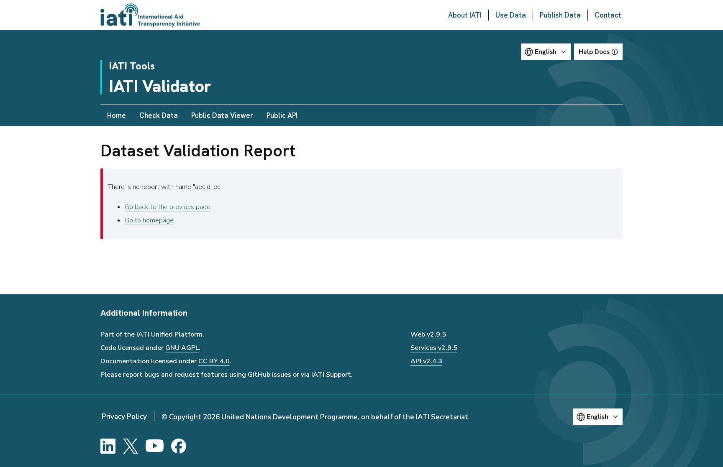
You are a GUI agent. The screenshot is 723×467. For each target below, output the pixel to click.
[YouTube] (155, 446)
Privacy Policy (124, 416)
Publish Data (560, 15)
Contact (608, 15)
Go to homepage (149, 220)
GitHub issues (269, 374)
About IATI (465, 15)
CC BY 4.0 (214, 361)
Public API (282, 115)
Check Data (158, 115)
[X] (130, 446)
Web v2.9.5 (428, 334)
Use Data (510, 15)
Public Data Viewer (222, 115)
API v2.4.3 (426, 361)
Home (116, 115)
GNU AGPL (182, 347)
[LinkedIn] (107, 446)
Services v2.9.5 (433, 347)
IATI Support (331, 374)
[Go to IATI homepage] (150, 15)
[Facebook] (178, 446)
